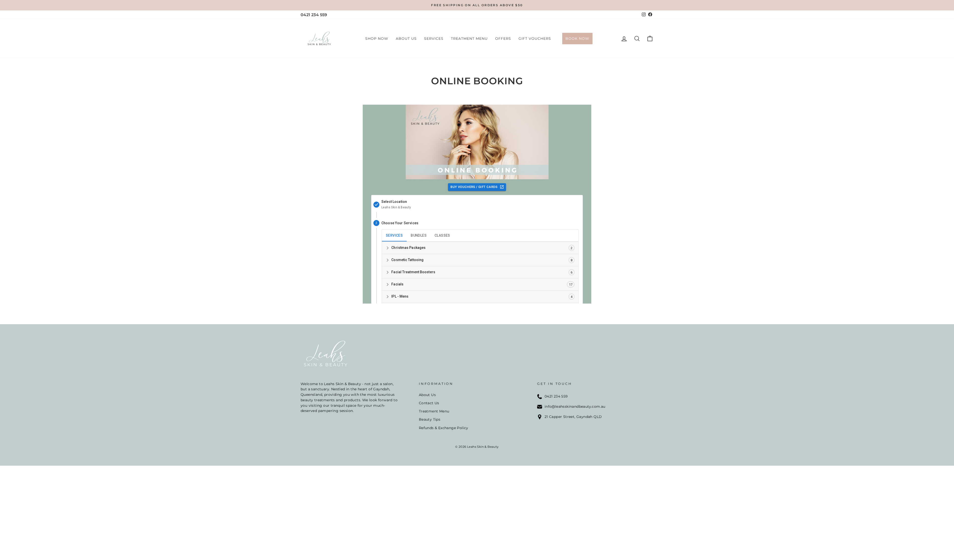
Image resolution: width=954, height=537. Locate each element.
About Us (406, 38)
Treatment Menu (469, 38)
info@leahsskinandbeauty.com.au (575, 406)
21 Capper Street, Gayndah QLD (573, 416)
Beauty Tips (429, 419)
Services (433, 38)
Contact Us (429, 403)
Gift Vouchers (534, 38)
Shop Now (376, 38)
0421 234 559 (314, 14)
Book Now (577, 38)
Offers (503, 38)
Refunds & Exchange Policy (443, 428)
